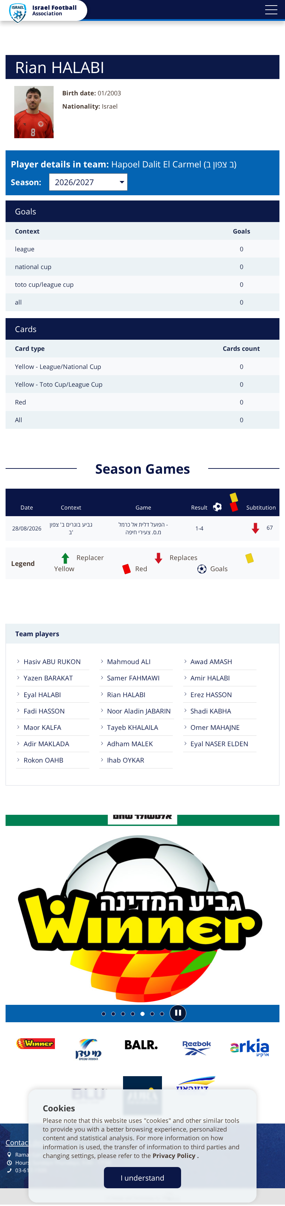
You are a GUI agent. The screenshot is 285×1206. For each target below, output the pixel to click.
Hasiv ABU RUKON (52, 661)
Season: (26, 182)
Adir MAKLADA (46, 743)
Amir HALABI (210, 678)
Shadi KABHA (210, 711)
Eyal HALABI (42, 694)
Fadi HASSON (44, 711)
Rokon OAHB (43, 760)
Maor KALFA (42, 727)
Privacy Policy (175, 1155)
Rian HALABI (126, 694)
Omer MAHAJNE (215, 727)
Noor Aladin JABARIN (139, 711)
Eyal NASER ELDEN (219, 743)
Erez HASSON (211, 694)
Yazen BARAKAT (48, 678)
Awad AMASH (211, 661)
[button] (271, 9)
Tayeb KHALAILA (132, 727)
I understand (142, 1178)
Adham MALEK (130, 743)
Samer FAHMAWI (133, 678)
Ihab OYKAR (125, 760)
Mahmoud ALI (128, 661)
